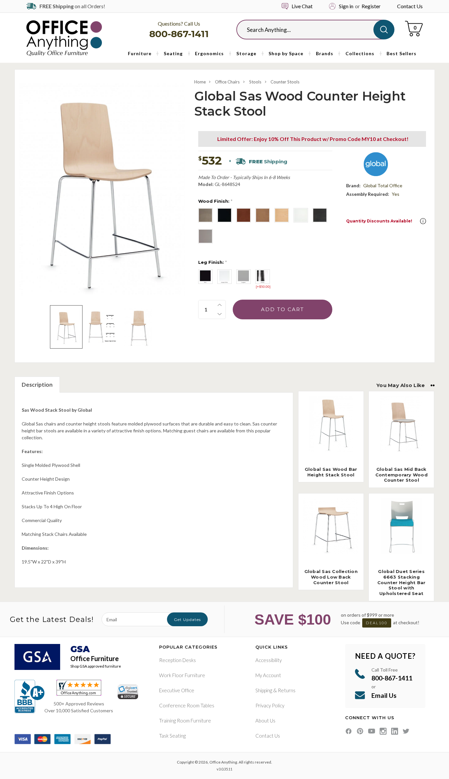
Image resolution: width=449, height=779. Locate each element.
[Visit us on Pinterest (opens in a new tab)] (360, 731)
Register (371, 6)
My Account (268, 675)
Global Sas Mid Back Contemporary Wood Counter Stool (401, 475)
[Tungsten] (243, 276)
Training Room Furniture (185, 720)
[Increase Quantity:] (219, 304)
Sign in (346, 6)
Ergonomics (209, 53)
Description (37, 384)
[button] (423, 221)
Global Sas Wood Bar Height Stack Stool (331, 472)
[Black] (224, 215)
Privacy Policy (269, 705)
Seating (173, 53)
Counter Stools (285, 81)
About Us (265, 720)
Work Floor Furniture (182, 675)
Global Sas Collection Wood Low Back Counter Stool (331, 577)
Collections (359, 53)
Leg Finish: (212, 262)
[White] (301, 215)
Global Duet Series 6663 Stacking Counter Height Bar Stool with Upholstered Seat (401, 582)
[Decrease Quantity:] (219, 314)
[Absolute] (205, 215)
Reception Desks (177, 660)
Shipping (263, 690)
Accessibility (268, 660)
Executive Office (176, 690)
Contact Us (410, 6)
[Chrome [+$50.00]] (262, 276)
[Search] (383, 29)
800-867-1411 (179, 33)
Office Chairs (227, 81)
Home (200, 81)
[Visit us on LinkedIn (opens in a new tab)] (394, 731)
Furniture (140, 53)
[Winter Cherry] (262, 215)
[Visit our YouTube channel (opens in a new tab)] (371, 731)
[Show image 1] (66, 327)
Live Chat (302, 6)
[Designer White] (224, 276)
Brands (324, 53)
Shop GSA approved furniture (95, 666)
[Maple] (281, 215)
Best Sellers (401, 53)
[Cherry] (243, 215)
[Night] (320, 215)
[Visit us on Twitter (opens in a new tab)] (406, 731)
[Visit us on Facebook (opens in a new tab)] (348, 731)
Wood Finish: (215, 201)
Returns (286, 690)
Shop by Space (286, 53)
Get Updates (187, 619)
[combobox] (310, 29)
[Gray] (205, 236)
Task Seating (172, 736)
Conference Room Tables (186, 705)
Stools (255, 81)
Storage (246, 53)
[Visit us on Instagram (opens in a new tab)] (383, 731)
